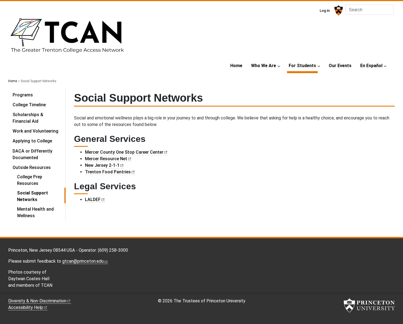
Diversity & (37, 300)
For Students (303, 65)
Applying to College (32, 141)
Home (236, 65)
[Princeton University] (337, 10)
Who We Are (263, 65)
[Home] (66, 37)
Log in (325, 10)
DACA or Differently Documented (32, 154)
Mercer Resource (106, 158)
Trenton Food (108, 171)
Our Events (340, 65)
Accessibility (25, 307)
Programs (23, 95)
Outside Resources (39, 167)
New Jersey (102, 165)
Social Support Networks (41, 196)
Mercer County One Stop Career (124, 152)
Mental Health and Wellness (35, 212)
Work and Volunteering (35, 131)
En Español (371, 65)
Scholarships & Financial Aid (28, 118)
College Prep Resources (29, 180)
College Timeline (29, 104)
